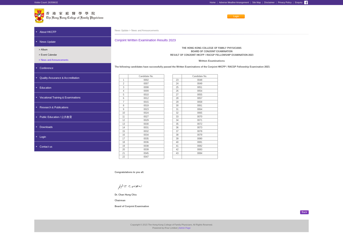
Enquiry (298, 2)
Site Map (256, 2)
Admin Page (185, 228)
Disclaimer (269, 2)
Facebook (306, 2)
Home (213, 2)
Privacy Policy (285, 2)
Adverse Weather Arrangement (234, 2)
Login (236, 16)
